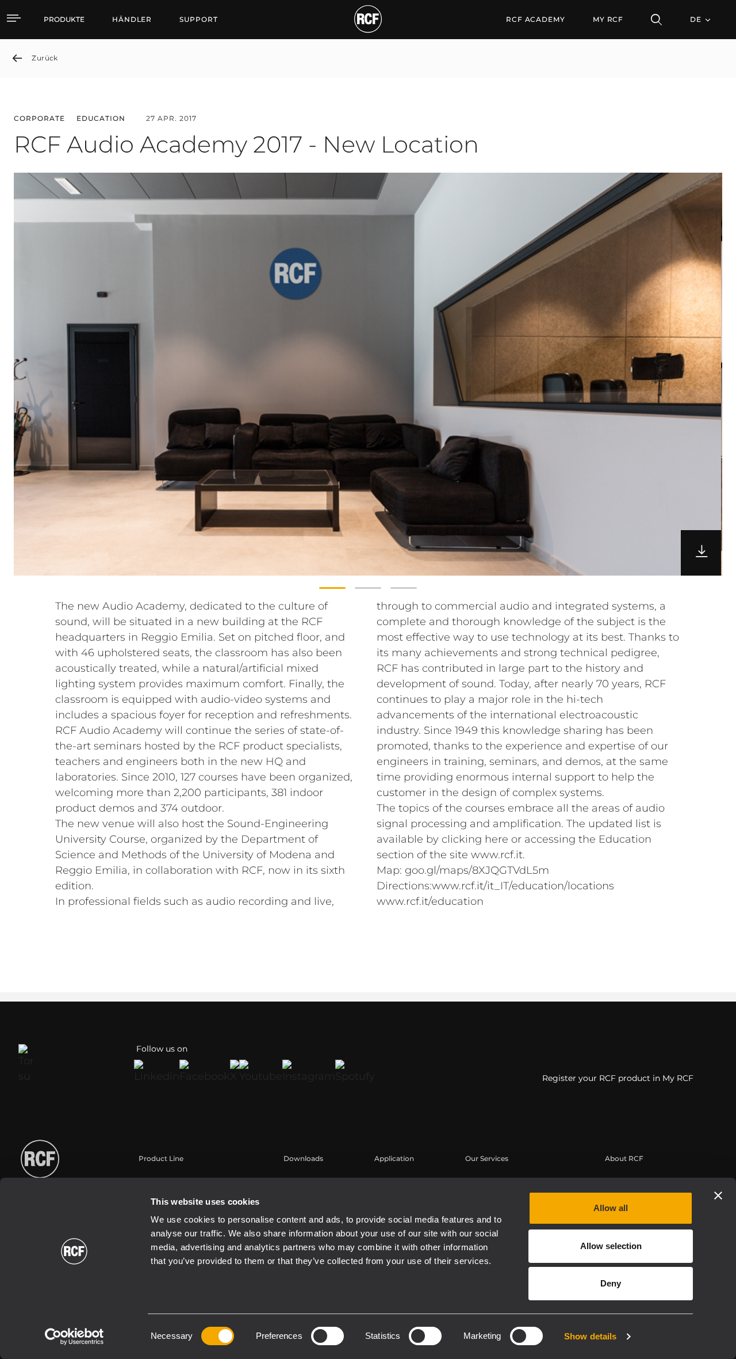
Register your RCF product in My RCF (617, 1078)
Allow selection (611, 1246)
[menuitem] (132, 19)
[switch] (327, 1336)
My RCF (608, 19)
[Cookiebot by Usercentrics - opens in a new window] (74, 1336)
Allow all (610, 1208)
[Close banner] (718, 1195)
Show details (590, 1336)
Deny (610, 1283)
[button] (332, 588)
